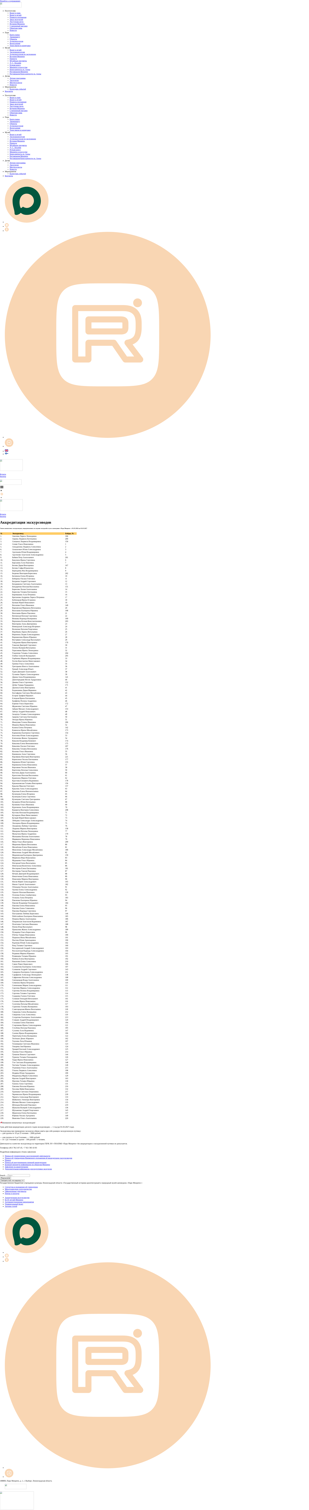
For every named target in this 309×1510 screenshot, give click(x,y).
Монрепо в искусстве (18, 67)
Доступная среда (16, 22)
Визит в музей (15, 15)
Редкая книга (15, 65)
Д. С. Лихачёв (15, 63)
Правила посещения (18, 17)
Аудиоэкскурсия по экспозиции (23, 54)
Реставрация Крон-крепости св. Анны (25, 74)
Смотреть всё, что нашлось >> (12, 1180)
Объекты (13, 39)
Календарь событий (18, 89)
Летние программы (18, 78)
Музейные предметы (18, 61)
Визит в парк (15, 13)
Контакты (9, 91)
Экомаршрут (15, 37)
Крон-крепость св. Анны (20, 70)
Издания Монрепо (17, 24)
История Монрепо (17, 56)
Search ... (3, 1175)
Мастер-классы (16, 83)
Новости (13, 30)
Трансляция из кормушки (20, 46)
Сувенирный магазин (19, 26)
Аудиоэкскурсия (16, 41)
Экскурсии (14, 80)
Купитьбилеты (3, 475)
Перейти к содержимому (10, 1)
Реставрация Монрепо (19, 72)
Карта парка (15, 35)
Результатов (5, 1178)
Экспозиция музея (17, 52)
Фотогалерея (15, 43)
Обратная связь (16, 28)
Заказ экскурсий (16, 19)
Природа (13, 59)
